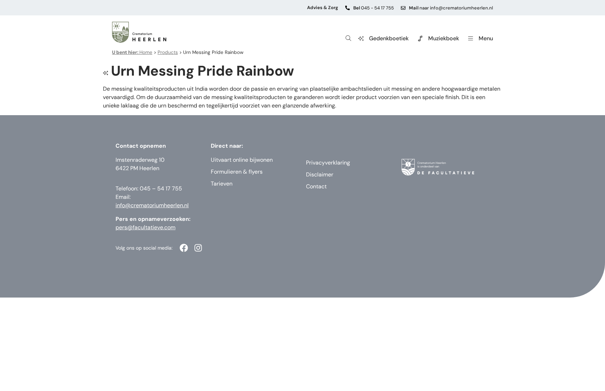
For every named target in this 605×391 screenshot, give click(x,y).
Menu (486, 38)
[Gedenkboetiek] (361, 38)
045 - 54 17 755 (373, 8)
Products (168, 52)
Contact (316, 186)
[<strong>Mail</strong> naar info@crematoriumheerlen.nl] (403, 8)
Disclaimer (319, 174)
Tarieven (221, 183)
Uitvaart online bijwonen (242, 159)
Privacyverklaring (328, 162)
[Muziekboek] (420, 38)
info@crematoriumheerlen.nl (152, 205)
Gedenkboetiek (389, 38)
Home (132, 52)
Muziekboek (443, 38)
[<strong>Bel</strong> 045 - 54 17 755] (347, 8)
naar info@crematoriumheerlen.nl (451, 8)
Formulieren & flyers (237, 171)
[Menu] (470, 38)
